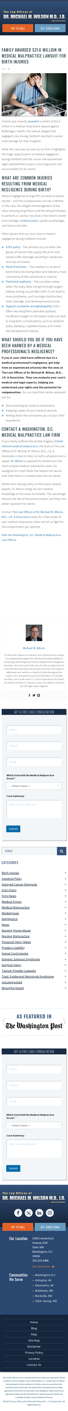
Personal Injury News (16, 942)
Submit (13, 829)
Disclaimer (34, 1346)
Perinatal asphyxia (18, 281)
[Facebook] (29, 695)
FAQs (34, 1334)
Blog (34, 1328)
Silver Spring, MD (46, 1301)
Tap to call (18, 28)
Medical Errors (11, 902)
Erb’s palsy (13, 247)
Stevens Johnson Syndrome (21, 959)
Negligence (9, 919)
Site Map (34, 1340)
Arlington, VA (43, 1280)
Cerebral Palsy (12, 878)
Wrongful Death (13, 988)
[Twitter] (34, 695)
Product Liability (13, 948)
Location (34, 1359)
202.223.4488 (40, 1260)
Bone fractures (16, 267)
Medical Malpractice (16, 907)
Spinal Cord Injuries (15, 953)
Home (34, 1322)
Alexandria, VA (44, 1285)
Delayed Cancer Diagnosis (19, 884)
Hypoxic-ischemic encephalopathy (29, 306)
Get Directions (41, 1266)
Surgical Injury (11, 965)
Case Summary (15, 796)
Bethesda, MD (44, 1290)
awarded (33, 121)
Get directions (50, 28)
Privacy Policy (34, 1352)
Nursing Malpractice (16, 936)
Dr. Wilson (17, 461)
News (5, 925)
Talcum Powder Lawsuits (19, 971)
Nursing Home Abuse (16, 930)
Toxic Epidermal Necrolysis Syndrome (28, 976)
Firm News (9, 896)
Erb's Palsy (9, 890)
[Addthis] (38, 695)
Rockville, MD (43, 1296)
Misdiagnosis (10, 913)
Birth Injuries (10, 873)
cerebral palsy (29, 220)
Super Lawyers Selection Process (39, 1397)
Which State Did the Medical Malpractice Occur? (30, 777)
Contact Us (34, 1365)
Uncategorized (12, 982)
